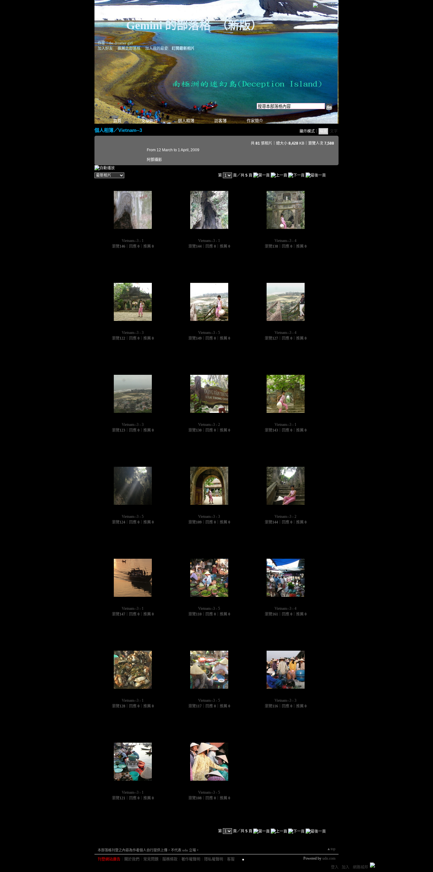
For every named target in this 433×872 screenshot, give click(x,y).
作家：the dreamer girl (115, 43)
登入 (335, 867)
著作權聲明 (190, 859)
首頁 (117, 120)
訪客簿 (220, 120)
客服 (231, 859)
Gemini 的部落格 (168, 25)
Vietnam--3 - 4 (285, 240)
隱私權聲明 (213, 859)
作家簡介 (255, 120)
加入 (345, 867)
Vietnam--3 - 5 (209, 332)
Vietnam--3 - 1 (133, 240)
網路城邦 (327, 4)
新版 (239, 25)
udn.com (328, 858)
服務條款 (170, 859)
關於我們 (131, 859)
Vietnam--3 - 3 (133, 332)
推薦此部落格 (129, 48)
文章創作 (149, 120)
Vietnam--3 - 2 (209, 424)
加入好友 (105, 48)
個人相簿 (186, 120)
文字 (334, 131)
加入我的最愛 (156, 48)
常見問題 (150, 859)
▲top (331, 849)
